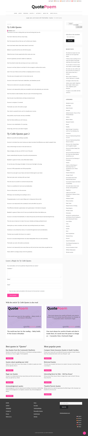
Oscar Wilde (69, 221)
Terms (35, 402)
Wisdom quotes (69, 252)
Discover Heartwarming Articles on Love (73, 136)
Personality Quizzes (38, 411)
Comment (9, 268)
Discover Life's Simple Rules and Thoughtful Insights (72, 145)
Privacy (7, 414)
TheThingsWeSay (37, 408)
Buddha (67, 126)
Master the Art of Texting (71, 205)
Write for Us (53, 13)
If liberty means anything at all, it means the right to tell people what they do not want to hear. (73, 60)
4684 (74, 24)
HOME (7, 402)
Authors (38, 13)
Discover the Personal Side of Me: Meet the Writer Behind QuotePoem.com (72, 154)
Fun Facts (36, 405)
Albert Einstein (69, 108)
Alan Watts (68, 105)
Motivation (68, 213)
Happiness (68, 190)
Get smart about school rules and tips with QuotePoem (72, 186)
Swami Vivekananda (70, 240)
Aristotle (68, 110)
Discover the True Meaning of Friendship (72, 159)
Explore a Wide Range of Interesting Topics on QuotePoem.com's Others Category (72, 168)
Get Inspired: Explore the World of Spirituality (73, 182)
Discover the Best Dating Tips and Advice (73, 149)
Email (8, 284)
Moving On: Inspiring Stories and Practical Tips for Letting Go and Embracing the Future (73, 217)
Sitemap (35, 416)
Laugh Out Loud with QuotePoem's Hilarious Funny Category (72, 194)
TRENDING (25, 13)
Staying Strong (69, 236)
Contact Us (8, 411)
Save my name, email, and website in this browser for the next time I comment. (27, 291)
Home (15, 13)
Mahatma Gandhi (70, 198)
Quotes (32, 13)
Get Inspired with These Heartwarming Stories (71, 178)
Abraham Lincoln (69, 103)
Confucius (68, 133)
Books (67, 124)
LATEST (20, 13)
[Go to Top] (84, 433)
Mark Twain (68, 203)
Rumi (67, 231)
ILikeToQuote (37, 414)
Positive (68, 226)
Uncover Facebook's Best (71, 247)
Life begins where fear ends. (72, 80)
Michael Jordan (69, 210)
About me (45, 13)
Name (9, 279)
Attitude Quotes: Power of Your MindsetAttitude (73, 113)
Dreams (67, 162)
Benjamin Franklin (70, 122)
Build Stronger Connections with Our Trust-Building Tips (72, 130)
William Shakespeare (70, 249)
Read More (9, 358)
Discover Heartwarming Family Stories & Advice (73, 141)
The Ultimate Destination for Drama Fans (72, 244)
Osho (67, 223)
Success (68, 238)
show (13, 30)
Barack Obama (69, 119)
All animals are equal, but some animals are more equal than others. (73, 54)
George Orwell (69, 175)
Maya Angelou (69, 208)
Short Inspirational (70, 233)
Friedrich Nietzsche (70, 172)
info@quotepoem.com (65, 413)
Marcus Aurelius (69, 200)
